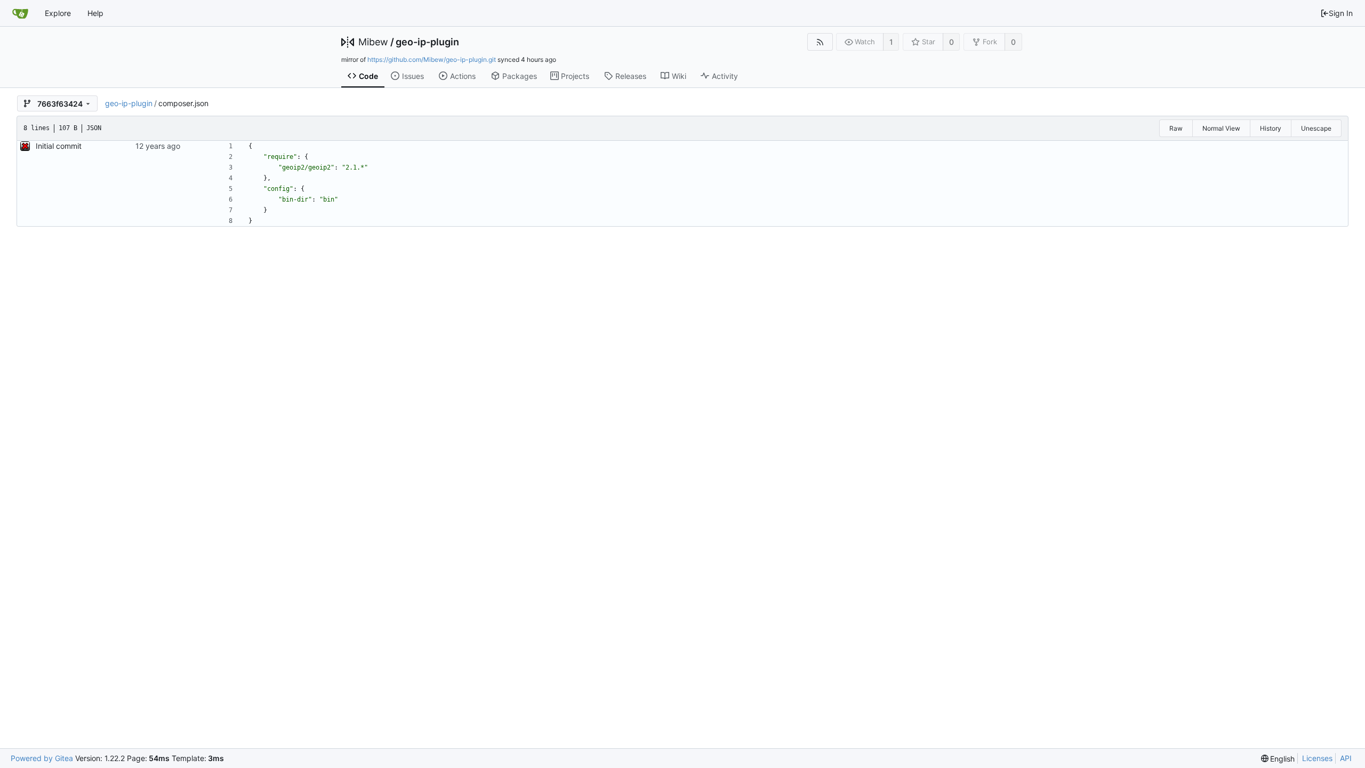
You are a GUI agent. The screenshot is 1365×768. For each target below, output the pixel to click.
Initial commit (59, 145)
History (1270, 128)
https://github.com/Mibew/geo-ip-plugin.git (431, 59)
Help (95, 13)
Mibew (373, 42)
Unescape (1316, 128)
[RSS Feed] (819, 42)
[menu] (1278, 758)
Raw (1176, 128)
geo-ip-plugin (427, 42)
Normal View (1221, 128)
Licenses (1317, 758)
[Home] (20, 13)
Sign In (1341, 13)
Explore (58, 13)
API (1346, 758)
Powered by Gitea (42, 758)
